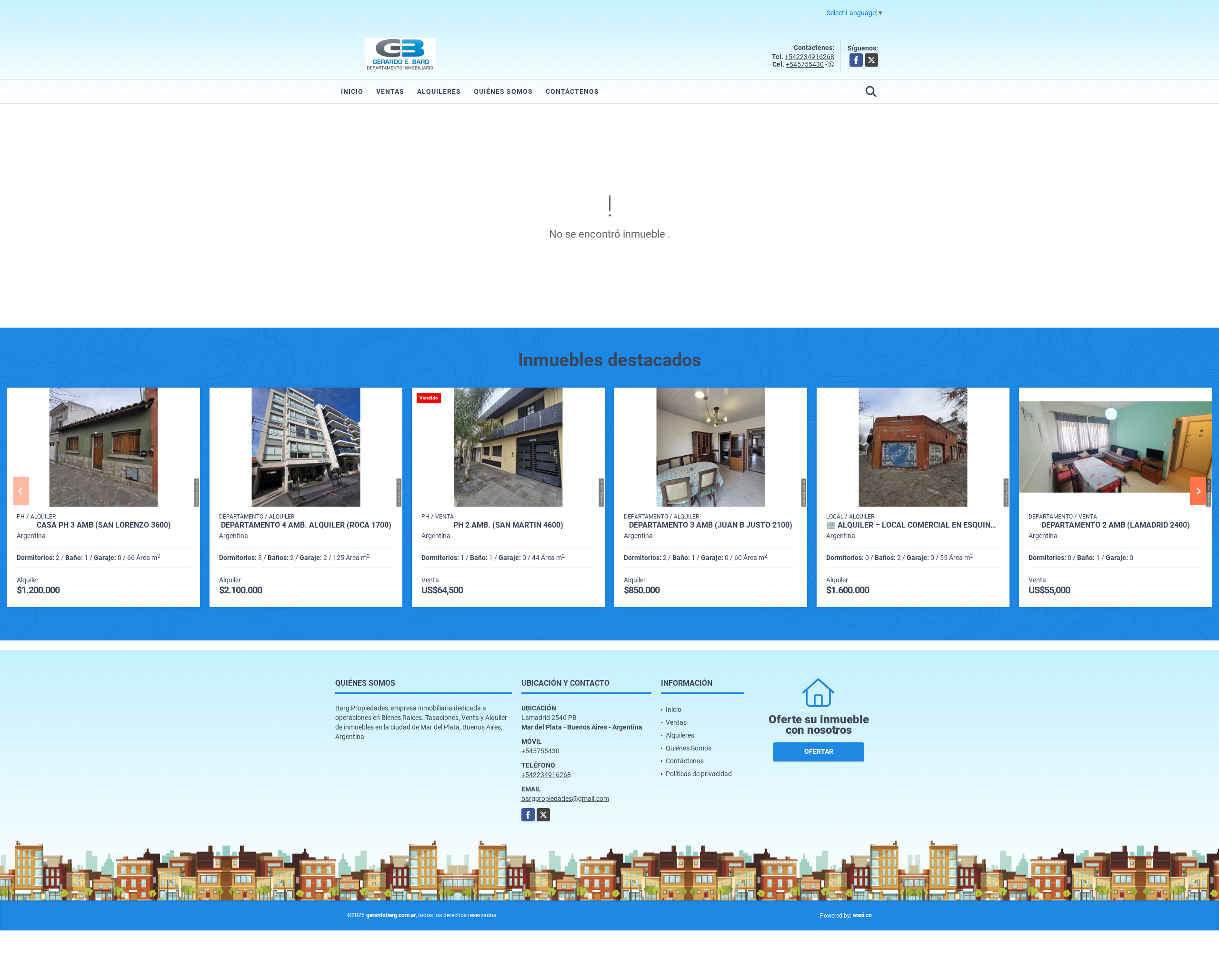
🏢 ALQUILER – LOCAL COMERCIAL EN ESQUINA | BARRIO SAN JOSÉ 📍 (913, 525)
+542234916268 (809, 56)
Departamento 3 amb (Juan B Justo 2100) (710, 525)
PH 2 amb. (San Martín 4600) (508, 525)
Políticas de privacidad (699, 774)
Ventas (390, 91)
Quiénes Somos (503, 91)
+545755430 (805, 64)
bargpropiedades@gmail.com (565, 798)
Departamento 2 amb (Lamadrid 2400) (1115, 525)
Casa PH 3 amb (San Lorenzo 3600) (104, 525)
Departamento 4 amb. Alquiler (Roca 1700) (306, 525)
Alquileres (439, 91)
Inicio (352, 91)
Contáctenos (572, 91)
